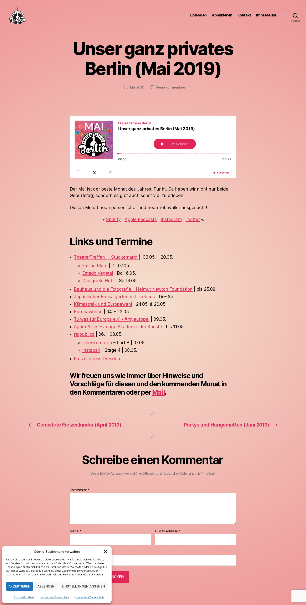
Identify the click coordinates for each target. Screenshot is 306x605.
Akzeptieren (20, 586)
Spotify (113, 219)
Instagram (171, 219)
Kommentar (80, 490)
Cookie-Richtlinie (24, 597)
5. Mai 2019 (135, 87)
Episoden (198, 15)
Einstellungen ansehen (83, 586)
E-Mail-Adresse (168, 531)
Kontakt (244, 15)
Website (76, 552)
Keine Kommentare (170, 87)
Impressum (266, 15)
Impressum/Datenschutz (54, 597)
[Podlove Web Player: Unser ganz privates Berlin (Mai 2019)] (153, 147)
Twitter (193, 219)
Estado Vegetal (97, 273)
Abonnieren (222, 15)
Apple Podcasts (141, 219)
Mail (158, 392)
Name (75, 531)
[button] (105, 551)
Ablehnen (46, 586)
